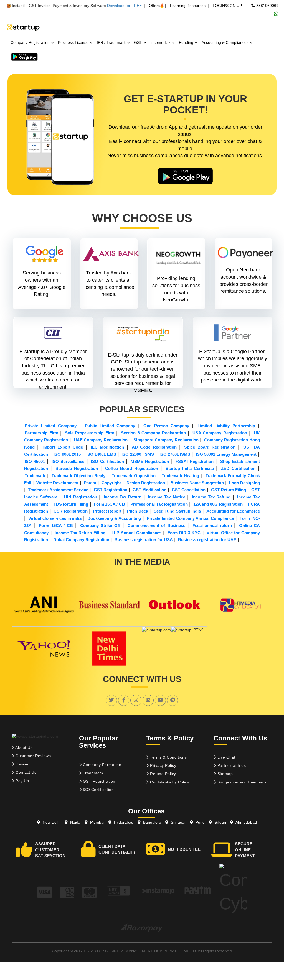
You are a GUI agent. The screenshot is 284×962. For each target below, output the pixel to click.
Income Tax (161, 42)
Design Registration (145, 482)
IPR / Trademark (112, 42)
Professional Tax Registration (159, 504)
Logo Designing (244, 482)
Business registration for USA (144, 539)
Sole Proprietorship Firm (89, 433)
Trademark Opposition (134, 475)
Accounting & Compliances (226, 42)
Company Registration (31, 42)
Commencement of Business (156, 525)
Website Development (57, 482)
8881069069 (266, 5)
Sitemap (224, 774)
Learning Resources (188, 5)
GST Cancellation (189, 489)
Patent (90, 482)
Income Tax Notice (166, 497)
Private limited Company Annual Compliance (190, 518)
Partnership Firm (41, 433)
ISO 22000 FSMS (137, 454)
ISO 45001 (35, 461)
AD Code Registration (154, 447)
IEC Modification (107, 447)
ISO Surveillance (68, 461)
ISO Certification (107, 461)
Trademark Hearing (180, 475)
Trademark (35, 475)
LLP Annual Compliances (136, 532)
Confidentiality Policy (169, 782)
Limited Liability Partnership (226, 425)
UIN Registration (80, 497)
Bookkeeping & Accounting (114, 518)
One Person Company (166, 425)
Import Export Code (62, 447)
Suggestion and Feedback (241, 782)
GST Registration (110, 489)
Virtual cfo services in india (55, 518)
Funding (186, 42)
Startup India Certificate (190, 468)
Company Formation (101, 764)
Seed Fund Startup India (177, 511)
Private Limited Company (51, 425)
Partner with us (231, 765)
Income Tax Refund (211, 497)
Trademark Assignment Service (58, 489)
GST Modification (149, 489)
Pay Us (21, 780)
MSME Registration (150, 461)
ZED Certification (238, 468)
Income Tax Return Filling (80, 532)
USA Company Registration (219, 433)
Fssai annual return (212, 525)
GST (138, 42)
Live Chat (225, 757)
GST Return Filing (228, 489)
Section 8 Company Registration (153, 433)
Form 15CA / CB (109, 504)
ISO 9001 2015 (67, 454)
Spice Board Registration (209, 447)
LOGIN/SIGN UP (227, 5)
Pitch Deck (137, 511)
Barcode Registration (76, 468)
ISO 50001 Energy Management (226, 454)
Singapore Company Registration (166, 439)
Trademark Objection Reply (78, 475)
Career (21, 764)
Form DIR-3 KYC (184, 532)
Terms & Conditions (168, 757)
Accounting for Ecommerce (233, 511)
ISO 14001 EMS (101, 454)
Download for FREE (124, 5)
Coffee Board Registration (131, 468)
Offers (154, 5)
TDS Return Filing (71, 504)
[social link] (111, 700)
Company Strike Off (100, 525)
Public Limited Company (110, 425)
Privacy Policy (162, 765)
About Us (23, 747)
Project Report (107, 511)
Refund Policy (162, 774)
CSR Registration (71, 511)
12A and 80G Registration (218, 504)
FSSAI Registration (195, 461)
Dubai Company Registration (81, 539)
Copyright (111, 482)
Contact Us (25, 772)
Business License (74, 42)
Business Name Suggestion (197, 482)
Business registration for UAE (207, 539)
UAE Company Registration (101, 439)
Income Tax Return (122, 497)
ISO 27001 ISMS (175, 454)
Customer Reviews (32, 756)
